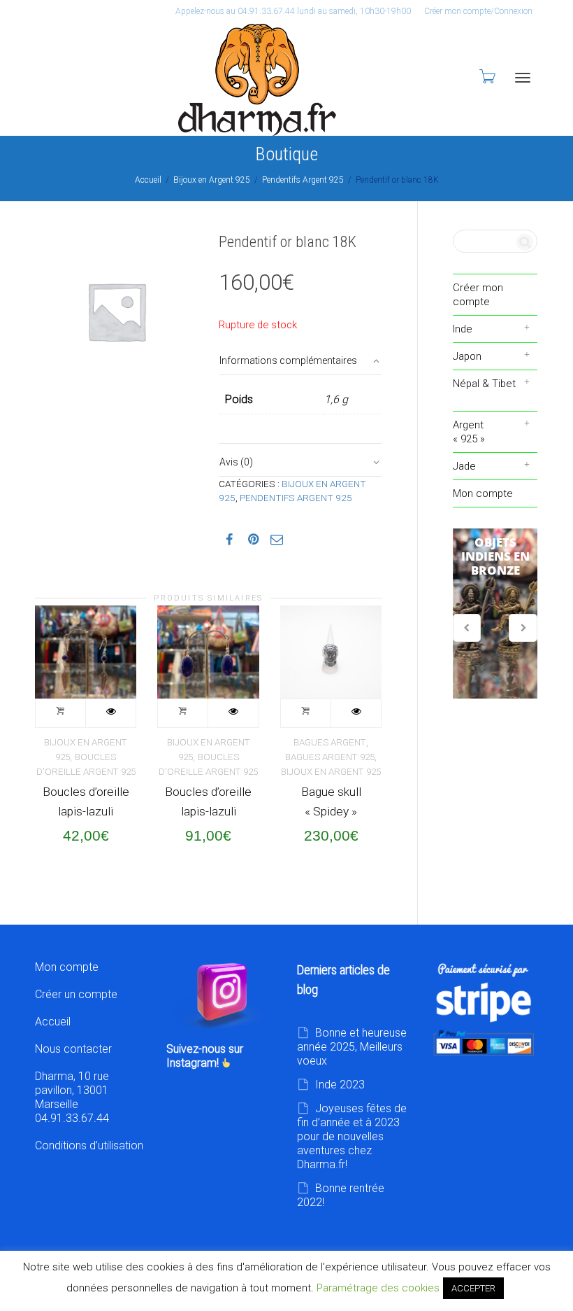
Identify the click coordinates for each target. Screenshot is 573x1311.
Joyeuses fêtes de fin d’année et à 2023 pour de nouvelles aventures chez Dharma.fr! (352, 1136)
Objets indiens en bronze (495, 613)
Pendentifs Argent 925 (303, 180)
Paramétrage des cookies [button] (378, 1288)
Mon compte (483, 493)
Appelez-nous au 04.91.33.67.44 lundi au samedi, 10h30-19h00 (293, 11)
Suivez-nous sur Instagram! (204, 1056)
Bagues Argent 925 (330, 757)
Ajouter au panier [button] (61, 713)
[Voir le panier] (486, 76)
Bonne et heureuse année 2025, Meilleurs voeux (352, 1046)
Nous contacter (73, 1049)
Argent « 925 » (469, 432)
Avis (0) (236, 462)
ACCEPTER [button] (473, 1288)
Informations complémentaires (288, 360)
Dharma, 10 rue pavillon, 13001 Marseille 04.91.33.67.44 (72, 1097)
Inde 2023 (340, 1084)
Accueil (148, 180)
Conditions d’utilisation (89, 1145)
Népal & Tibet (484, 383)
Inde (462, 329)
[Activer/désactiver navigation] (522, 78)
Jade (464, 466)
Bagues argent (329, 742)
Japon (467, 356)
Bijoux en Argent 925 (211, 180)
